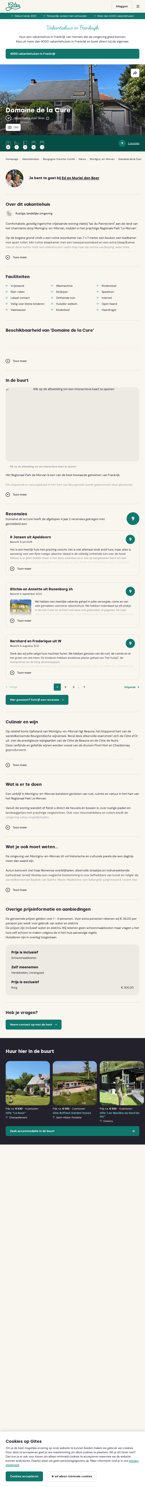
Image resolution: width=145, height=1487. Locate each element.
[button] (72, 424)
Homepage (12, 159)
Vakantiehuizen (30, 159)
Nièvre (82, 159)
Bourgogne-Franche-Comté (59, 159)
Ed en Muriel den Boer (80, 178)
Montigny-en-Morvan (102, 159)
